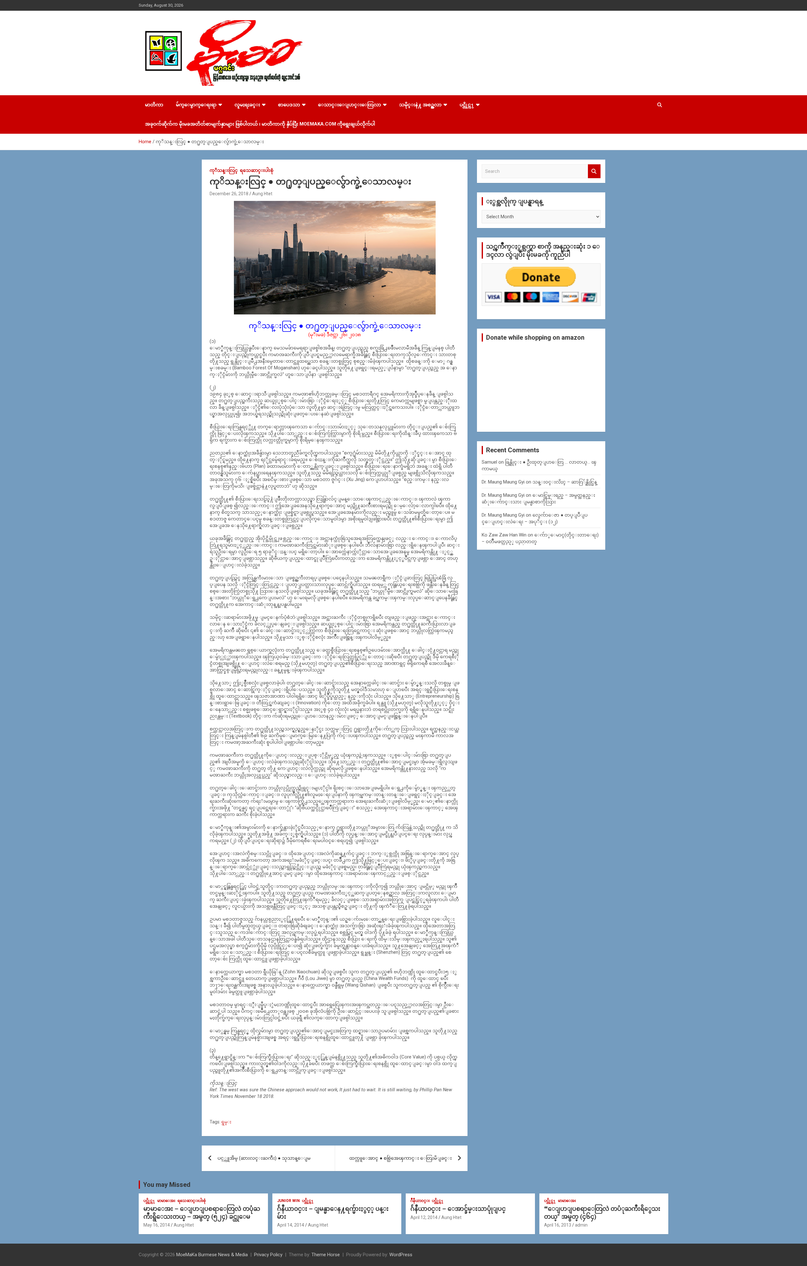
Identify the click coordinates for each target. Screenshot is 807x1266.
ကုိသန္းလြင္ (224, 170)
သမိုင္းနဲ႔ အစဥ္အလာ (420, 105)
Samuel (489, 462)
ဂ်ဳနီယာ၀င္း (420, 1201)
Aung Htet (262, 193)
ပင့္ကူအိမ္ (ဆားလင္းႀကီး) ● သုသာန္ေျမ (264, 1158)
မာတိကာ (154, 105)
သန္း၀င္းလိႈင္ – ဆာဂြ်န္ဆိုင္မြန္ (564, 482)
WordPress (400, 1254)
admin (581, 1225)
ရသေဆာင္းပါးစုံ (256, 170)
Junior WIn (288, 1201)
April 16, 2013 (557, 1225)
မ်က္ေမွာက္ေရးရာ (196, 105)
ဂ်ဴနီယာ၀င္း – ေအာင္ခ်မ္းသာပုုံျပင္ (458, 1208)
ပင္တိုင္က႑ (467, 105)
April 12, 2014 (424, 1217)
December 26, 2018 (229, 193)
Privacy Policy (268, 1254)
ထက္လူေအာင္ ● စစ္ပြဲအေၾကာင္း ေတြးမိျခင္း (400, 1158)
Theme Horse (325, 1254)
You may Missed (166, 1184)
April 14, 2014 (290, 1225)
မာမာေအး (166, 1201)
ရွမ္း (226, 1121)
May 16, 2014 (156, 1225)
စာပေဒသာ (289, 105)
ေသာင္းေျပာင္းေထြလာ (349, 105)
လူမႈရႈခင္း (247, 105)
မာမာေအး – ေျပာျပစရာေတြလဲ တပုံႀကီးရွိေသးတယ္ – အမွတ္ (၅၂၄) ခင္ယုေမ (201, 1212)
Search (594, 171)
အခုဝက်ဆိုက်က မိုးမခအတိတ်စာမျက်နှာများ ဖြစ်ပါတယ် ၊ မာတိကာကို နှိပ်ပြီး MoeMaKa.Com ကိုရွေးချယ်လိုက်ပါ (260, 124)
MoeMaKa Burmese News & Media (212, 1254)
